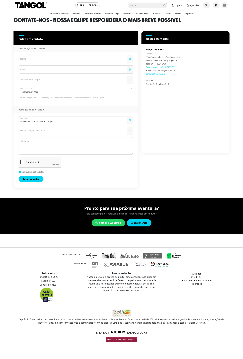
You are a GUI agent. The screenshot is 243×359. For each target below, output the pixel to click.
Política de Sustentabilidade (197, 280)
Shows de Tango (112, 13)
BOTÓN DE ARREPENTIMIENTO (121, 339)
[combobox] (76, 90)
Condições (196, 277)
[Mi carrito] (216, 5)
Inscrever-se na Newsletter (33, 172)
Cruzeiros (156, 13)
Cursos (168, 13)
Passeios (76, 13)
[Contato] (206, 5)
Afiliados (196, 273)
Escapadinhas (142, 13)
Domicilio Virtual (48, 284)
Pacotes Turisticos (93, 13)
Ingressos (189, 13)
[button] (147, 5)
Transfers (127, 13)
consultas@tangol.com (155, 74)
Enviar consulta (31, 179)
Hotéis (178, 13)
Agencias (194, 5)
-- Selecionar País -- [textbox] (30, 91)
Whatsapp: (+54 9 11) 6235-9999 (162, 67)
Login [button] (177, 5)
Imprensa (197, 283)
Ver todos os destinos (59, 13)
